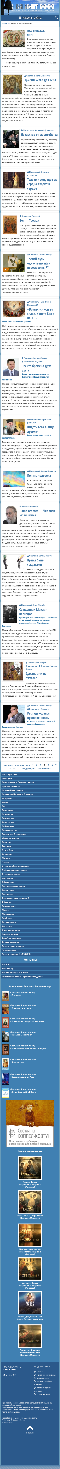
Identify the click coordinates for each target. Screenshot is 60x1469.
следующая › (28, 768)
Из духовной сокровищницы (15, 866)
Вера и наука (8, 890)
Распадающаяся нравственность (38, 715)
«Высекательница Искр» (23, 1077)
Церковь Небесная (11, 786)
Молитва (6, 858)
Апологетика (8, 822)
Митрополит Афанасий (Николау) (38, 130)
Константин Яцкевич (33, 362)
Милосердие (8, 914)
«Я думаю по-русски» (21, 1008)
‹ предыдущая (22, 765)
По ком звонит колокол (46, 1375)
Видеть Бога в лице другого (40, 429)
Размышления (9, 906)
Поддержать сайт (44, 1394)
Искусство (7, 926)
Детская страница (10, 942)
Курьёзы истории (10, 934)
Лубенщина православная (14, 870)
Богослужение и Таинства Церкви (18, 782)
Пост (4, 806)
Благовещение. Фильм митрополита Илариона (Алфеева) (30, 1251)
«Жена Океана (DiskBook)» (24, 1092)
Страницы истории (11, 930)
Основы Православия (12, 790)
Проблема (7, 918)
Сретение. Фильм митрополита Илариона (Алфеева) (30, 1285)
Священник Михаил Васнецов (33, 611)
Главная (6, 23)
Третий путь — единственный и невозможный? (39, 263)
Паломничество (9, 830)
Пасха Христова (9, 774)
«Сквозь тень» (17, 1062)
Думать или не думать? (36, 675)
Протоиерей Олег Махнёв (33, 605)
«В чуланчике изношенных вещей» (28, 1048)
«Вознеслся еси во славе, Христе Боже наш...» (40, 313)
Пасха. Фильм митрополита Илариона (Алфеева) (30, 1217)
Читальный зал (9, 950)
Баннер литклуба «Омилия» (15, 972)
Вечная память (9, 922)
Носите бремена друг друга (36, 368)
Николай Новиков (30, 506)
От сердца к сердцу (11, 874)
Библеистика (8, 826)
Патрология (7, 814)
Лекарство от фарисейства (39, 134)
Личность (6, 842)
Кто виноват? (36, 31)
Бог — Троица (29, 220)
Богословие (7, 810)
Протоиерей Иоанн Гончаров (42, 471)
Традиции (6, 846)
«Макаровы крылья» (21, 1035)
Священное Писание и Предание (17, 794)
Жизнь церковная (10, 838)
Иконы (5, 802)
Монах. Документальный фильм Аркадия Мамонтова (30, 1317)
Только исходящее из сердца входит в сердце (42, 184)
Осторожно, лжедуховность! (15, 898)
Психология (7, 894)
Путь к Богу (7, 850)
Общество (7, 902)
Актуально (7, 854)
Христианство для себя (40, 80)
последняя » (44, 768)
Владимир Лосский (31, 216)
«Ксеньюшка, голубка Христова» (27, 1021)
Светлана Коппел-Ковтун (38, 76)
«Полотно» (16, 995)
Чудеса (5, 862)
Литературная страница (13, 946)
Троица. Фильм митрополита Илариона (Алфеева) (30, 1184)
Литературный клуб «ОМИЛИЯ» (16, 954)
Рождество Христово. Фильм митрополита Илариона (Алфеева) (30, 1352)
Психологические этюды (13, 886)
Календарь (7, 778)
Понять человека (39, 475)
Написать (6, 964)
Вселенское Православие (14, 834)
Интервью (7, 798)
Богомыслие (8, 818)
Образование (8, 882)
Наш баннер (7, 968)
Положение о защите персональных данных (23, 976)
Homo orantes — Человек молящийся (37, 512)
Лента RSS (11, 1375)
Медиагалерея (43, 1378)
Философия (7, 878)
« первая (8, 765)
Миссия (5, 910)
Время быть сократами (35, 562)
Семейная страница (11, 938)
